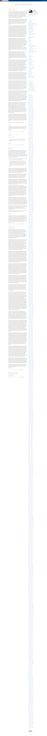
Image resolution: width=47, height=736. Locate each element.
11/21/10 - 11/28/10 (31, 419)
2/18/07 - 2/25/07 (31, 218)
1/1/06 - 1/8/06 (30, 155)
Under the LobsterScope (32, 33)
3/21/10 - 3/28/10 (31, 384)
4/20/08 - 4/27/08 (31, 280)
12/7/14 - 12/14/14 (31, 613)
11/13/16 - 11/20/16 (31, 661)
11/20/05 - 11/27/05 (31, 150)
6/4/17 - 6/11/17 (31, 674)
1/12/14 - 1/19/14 (31, 578)
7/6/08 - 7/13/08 (31, 291)
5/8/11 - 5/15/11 (31, 442)
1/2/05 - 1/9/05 (30, 121)
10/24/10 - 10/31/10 (31, 416)
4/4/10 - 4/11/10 (31, 386)
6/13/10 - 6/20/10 (31, 396)
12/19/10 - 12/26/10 (31, 423)
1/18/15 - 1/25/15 (31, 618)
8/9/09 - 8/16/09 (31, 350)
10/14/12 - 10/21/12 (31, 518)
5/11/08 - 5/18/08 (31, 283)
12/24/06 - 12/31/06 (31, 209)
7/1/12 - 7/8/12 (30, 503)
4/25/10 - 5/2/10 (31, 389)
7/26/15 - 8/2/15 (31, 634)
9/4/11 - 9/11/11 (31, 459)
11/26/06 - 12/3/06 (31, 205)
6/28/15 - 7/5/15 (31, 633)
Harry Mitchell (17, 104)
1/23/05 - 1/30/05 (31, 123)
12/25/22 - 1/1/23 (31, 720)
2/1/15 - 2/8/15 (30, 619)
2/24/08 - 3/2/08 (31, 271)
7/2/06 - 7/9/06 (30, 183)
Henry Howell (22, 94)
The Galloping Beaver (31, 25)
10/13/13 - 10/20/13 (31, 566)
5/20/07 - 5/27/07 (31, 231)
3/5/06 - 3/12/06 (31, 165)
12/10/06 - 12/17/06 (31, 207)
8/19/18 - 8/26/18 (31, 685)
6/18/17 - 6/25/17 (31, 676)
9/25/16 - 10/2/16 (31, 659)
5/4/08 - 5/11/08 (31, 282)
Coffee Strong (30, 44)
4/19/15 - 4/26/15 (31, 626)
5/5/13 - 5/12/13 (31, 545)
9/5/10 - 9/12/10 (31, 408)
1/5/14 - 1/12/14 (31, 577)
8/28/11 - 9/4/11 (31, 458)
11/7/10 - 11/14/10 (31, 418)
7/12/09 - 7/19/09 (31, 346)
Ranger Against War (31, 28)
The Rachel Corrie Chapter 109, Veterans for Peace (32, 49)
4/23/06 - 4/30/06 (31, 172)
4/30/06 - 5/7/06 (31, 173)
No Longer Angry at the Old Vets (33, 90)
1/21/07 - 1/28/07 (31, 213)
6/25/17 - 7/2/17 (31, 677)
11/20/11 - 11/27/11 (31, 469)
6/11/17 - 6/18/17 (31, 675)
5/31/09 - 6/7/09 (31, 340)
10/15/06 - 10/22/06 (31, 199)
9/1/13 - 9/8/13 (30, 562)
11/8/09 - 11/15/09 (31, 364)
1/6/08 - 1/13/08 (31, 264)
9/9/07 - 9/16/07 (31, 247)
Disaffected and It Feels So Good (33, 24)
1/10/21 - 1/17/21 (31, 704)
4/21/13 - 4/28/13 (31, 543)
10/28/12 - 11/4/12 (31, 520)
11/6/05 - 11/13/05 (31, 148)
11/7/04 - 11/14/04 (31, 112)
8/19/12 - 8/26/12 (31, 509)
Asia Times (30, 40)
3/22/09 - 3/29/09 (31, 329)
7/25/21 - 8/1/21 (31, 707)
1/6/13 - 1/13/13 (31, 529)
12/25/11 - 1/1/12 (31, 475)
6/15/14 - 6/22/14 (31, 597)
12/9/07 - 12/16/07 (31, 260)
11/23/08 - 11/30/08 (31, 311)
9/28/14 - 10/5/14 (31, 603)
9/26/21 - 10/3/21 (31, 713)
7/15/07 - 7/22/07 (31, 240)
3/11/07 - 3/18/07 (31, 221)
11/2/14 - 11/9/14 (31, 608)
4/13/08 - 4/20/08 (31, 279)
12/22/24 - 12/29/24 (31, 723)
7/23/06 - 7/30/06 (31, 186)
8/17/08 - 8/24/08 (31, 298)
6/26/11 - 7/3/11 (31, 449)
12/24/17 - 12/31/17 (31, 680)
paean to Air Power (10, 159)
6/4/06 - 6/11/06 (31, 179)
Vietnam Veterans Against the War (33, 51)
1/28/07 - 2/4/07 (31, 214)
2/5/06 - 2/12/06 (31, 161)
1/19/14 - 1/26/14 (31, 579)
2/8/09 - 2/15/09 (31, 323)
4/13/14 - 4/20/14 (31, 589)
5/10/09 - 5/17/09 (31, 337)
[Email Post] (22, 131)
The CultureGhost (31, 69)
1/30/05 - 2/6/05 (31, 124)
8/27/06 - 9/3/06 (31, 191)
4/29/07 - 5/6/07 (31, 228)
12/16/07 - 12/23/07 (31, 261)
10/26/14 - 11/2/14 (31, 607)
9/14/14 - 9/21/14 (31, 602)
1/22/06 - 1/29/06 (31, 159)
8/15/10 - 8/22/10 (31, 405)
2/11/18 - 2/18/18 (31, 682)
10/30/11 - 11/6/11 (31, 466)
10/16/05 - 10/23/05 (31, 145)
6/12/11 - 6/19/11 (31, 447)
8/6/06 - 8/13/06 (31, 188)
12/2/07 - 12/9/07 (31, 259)
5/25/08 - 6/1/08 (31, 285)
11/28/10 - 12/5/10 (31, 420)
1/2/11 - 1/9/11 (30, 424)
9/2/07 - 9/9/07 (30, 246)
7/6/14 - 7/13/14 (31, 598)
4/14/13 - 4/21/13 (31, 542)
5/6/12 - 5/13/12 (31, 495)
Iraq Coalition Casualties (32, 60)
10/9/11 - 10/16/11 (31, 464)
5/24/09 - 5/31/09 (31, 339)
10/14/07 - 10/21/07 (31, 252)
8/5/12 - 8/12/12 (31, 507)
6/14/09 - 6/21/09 (31, 342)
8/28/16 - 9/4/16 (31, 656)
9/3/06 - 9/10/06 (31, 192)
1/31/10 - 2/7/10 (31, 377)
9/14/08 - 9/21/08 (31, 302)
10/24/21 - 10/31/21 (31, 714)
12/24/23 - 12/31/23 (31, 722)
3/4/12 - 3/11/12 (31, 485)
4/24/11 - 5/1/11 (31, 440)
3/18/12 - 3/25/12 (31, 487)
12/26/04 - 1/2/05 (31, 120)
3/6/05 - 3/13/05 (31, 129)
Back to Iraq (30, 55)
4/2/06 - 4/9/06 (30, 169)
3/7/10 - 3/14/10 (31, 382)
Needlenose (30, 74)
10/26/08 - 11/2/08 (31, 307)
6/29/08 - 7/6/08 (31, 290)
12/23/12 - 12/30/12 (31, 527)
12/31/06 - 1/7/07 (31, 210)
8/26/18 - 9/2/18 (31, 686)
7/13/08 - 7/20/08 (31, 292)
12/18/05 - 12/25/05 (31, 154)
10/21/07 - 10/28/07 (31, 253)
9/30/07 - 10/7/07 (31, 250)
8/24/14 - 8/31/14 (31, 600)
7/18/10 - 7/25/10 (31, 401)
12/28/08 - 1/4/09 (31, 317)
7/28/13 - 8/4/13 (31, 557)
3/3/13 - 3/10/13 (31, 537)
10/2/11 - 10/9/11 (31, 463)
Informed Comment (31, 27)
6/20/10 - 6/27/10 (31, 397)
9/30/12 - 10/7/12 (31, 516)
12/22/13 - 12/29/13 (31, 575)
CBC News (30, 41)
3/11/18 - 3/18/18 (31, 683)
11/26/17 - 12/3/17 (31, 679)
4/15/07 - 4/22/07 (31, 226)
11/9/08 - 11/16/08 (31, 309)
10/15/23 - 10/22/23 (31, 721)
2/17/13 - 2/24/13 (31, 536)
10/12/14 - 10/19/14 (31, 605)
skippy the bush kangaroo (32, 29)
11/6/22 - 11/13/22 (31, 719)
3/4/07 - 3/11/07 (31, 220)
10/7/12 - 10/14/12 (31, 517)
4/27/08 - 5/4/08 (31, 281)
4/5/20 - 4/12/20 (31, 694)
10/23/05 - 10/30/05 (31, 146)
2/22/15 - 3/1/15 (31, 622)
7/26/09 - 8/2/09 (31, 348)
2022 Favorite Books (31, 89)
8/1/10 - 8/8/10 (30, 403)
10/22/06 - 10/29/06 (31, 200)
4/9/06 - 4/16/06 (31, 170)
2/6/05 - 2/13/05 (31, 125)
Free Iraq (30, 57)
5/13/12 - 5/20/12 (31, 496)
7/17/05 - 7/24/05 (31, 133)
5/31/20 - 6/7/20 (31, 700)
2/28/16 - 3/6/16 (31, 644)
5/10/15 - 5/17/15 (31, 627)
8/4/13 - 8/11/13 (31, 558)
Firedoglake (30, 71)
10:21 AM (16, 131)
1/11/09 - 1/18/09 (31, 319)
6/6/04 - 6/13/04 (31, 95)
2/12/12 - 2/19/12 (31, 482)
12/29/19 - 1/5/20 (31, 687)
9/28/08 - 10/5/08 (31, 303)
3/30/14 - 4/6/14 (31, 587)
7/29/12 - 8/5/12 (31, 506)
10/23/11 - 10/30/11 (31, 465)
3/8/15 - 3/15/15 (31, 624)
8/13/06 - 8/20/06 (31, 189)
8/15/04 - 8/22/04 (31, 100)
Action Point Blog (31, 63)
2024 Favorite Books (31, 86)
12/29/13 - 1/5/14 (31, 576)
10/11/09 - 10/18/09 (31, 360)
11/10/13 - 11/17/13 (31, 569)
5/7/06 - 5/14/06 (31, 174)
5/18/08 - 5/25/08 (31, 284)
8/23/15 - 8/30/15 (31, 636)
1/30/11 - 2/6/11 (31, 428)
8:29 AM (16, 369)
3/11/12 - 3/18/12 (31, 486)
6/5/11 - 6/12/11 (31, 446)
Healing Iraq (30, 58)
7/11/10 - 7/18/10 (31, 400)
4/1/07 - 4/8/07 (30, 224)
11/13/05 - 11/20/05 (31, 149)
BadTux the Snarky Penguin (32, 23)
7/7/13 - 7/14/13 (31, 554)
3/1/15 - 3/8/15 (30, 623)
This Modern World (31, 31)
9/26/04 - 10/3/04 (31, 106)
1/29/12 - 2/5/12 (31, 480)
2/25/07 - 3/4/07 (31, 219)
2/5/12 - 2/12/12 (31, 481)
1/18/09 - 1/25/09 (31, 320)
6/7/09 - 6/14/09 (31, 341)
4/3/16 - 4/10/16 (31, 648)
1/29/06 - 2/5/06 (31, 160)
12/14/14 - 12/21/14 (31, 614)
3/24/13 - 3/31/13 (31, 539)
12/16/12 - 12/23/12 (31, 526)
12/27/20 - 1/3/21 (31, 703)
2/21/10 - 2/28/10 (31, 380)
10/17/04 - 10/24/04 (31, 109)
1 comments (20, 131)
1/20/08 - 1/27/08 (31, 266)
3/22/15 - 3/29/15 (31, 625)
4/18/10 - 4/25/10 (31, 388)
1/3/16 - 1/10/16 (31, 638)
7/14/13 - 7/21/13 (31, 555)
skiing (10, 129)
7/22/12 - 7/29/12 (31, 505)
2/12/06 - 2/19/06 (31, 162)
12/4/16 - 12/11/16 (31, 662)
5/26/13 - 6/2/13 (31, 547)
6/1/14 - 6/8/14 (30, 595)
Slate (29, 39)
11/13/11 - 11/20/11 (31, 468)
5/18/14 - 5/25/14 (31, 593)
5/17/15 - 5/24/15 (31, 628)
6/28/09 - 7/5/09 (31, 344)
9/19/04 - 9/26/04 (31, 105)
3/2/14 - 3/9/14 (30, 584)
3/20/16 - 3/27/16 (31, 646)
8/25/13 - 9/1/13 (31, 561)
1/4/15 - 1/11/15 (31, 617)
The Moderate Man (31, 30)
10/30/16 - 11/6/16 (31, 660)
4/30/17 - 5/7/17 (31, 673)
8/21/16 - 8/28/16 (31, 655)
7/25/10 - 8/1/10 (31, 402)
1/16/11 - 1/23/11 (31, 426)
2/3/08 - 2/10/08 (31, 268)
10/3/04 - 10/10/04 (31, 107)
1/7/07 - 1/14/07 (31, 211)
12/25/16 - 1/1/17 (31, 664)
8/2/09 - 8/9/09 (30, 349)
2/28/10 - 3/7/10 (31, 381)
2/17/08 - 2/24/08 (31, 270)
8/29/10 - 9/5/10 (31, 407)
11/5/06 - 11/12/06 (31, 202)
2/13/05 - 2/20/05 (31, 126)
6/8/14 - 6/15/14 (31, 596)
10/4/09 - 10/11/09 (31, 359)
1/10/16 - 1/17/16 (31, 639)
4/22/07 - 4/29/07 (31, 227)
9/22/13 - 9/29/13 (31, 564)
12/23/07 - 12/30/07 (31, 262)
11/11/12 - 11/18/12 (31, 522)
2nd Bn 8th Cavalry (31, 52)
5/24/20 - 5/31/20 (31, 699)
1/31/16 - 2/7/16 (31, 642)
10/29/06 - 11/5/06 (31, 201)
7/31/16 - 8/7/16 (31, 653)
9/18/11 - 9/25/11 (31, 461)
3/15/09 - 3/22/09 (31, 328)
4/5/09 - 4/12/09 (31, 331)
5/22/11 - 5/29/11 (31, 444)
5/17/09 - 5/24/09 (31, 338)
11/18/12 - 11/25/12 (31, 523)
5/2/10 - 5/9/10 (30, 390)
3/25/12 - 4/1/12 (31, 488)
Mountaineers (23, 229)
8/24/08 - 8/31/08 (31, 299)
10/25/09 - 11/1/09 (31, 362)
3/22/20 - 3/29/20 (31, 693)
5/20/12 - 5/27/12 (31, 497)
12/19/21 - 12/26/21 (31, 717)
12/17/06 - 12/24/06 (31, 208)
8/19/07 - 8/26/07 (31, 244)
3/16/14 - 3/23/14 (31, 586)
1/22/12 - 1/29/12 (31, 479)
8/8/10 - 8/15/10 (31, 404)
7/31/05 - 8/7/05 (31, 134)
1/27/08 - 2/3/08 (31, 267)
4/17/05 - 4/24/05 (31, 131)
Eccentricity (30, 70)
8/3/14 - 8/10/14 (31, 599)
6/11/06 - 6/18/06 (31, 180)
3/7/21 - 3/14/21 (31, 705)
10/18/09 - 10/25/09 (31, 361)
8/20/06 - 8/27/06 (31, 190)
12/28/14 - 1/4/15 (31, 616)
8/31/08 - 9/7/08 (31, 300)
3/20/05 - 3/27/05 (31, 130)
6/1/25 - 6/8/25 (30, 725)
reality (11, 143)
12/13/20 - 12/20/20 (31, 702)
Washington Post (31, 37)
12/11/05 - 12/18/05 (31, 153)
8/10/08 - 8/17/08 (31, 297)
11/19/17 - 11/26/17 (31, 678)
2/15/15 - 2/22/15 (31, 621)
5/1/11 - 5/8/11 (30, 441)
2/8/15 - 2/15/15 (31, 620)
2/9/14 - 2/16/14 (31, 581)
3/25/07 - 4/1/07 (31, 223)
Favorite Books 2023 (31, 87)
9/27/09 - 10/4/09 (31, 358)
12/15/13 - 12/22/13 (31, 574)
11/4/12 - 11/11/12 (31, 521)
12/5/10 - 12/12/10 (31, 421)
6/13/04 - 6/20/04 (31, 96)
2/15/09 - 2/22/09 (31, 324)
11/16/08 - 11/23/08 (31, 310)
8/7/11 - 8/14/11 (31, 456)
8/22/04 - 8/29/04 (31, 101)
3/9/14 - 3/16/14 (31, 585)
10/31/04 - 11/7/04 (31, 111)
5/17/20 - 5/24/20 (31, 698)
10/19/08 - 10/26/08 (31, 306)
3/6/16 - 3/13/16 (31, 645)
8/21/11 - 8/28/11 (31, 457)
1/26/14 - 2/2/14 (31, 580)
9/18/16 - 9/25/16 (31, 658)
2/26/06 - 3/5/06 (31, 164)
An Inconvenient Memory (32, 88)
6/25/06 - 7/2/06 (31, 182)
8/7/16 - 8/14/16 (31, 654)
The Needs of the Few (31, 75)
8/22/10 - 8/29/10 (31, 406)
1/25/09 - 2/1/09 (31, 321)
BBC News (30, 38)
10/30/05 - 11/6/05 (31, 147)
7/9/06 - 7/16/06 (31, 184)
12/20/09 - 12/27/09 (31, 370)
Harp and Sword (30, 72)
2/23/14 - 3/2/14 (31, 583)
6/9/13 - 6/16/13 (31, 549)
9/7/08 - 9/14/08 (31, 301)
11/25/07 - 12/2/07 (31, 258)
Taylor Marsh (30, 73)
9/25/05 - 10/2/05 (31, 142)
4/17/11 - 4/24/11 (31, 439)
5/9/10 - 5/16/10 (31, 391)
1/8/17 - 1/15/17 (31, 666)
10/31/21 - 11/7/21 (31, 715)
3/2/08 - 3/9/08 (30, 272)
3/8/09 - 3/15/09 (31, 327)
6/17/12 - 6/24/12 (31, 501)
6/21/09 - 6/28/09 (31, 343)
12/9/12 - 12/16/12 (31, 525)
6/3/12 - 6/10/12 (31, 499)
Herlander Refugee (31, 26)
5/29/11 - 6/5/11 (31, 445)
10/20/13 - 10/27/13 (31, 567)
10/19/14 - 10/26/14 (31, 606)
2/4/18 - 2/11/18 (31, 681)
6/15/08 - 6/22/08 (31, 288)
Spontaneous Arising (31, 76)
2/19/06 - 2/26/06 (31, 163)
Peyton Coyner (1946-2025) (32, 85)
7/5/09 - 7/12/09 (31, 345)
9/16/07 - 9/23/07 (31, 248)
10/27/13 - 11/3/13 (31, 568)
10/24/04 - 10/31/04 (31, 110)
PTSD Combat (30, 62)
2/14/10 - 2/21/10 (31, 379)
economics (11, 375)
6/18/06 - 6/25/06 (31, 181)
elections (11, 130)
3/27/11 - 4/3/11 (31, 436)
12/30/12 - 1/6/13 (31, 528)
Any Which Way (31, 64)
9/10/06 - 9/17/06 (31, 193)
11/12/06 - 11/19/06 (31, 203)
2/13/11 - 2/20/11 (31, 430)
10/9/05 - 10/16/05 (31, 144)
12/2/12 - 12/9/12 (31, 524)
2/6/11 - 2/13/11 (31, 429)
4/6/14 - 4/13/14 (31, 588)
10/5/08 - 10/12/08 (31, 304)
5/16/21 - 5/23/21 (31, 706)
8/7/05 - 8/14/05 (31, 135)
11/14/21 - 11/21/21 (31, 716)
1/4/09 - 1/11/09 (31, 318)
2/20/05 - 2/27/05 (31, 127)
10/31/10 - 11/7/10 (31, 417)
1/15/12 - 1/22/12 (31, 478)
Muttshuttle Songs (31, 84)
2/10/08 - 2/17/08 (31, 269)
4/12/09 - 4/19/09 (31, 332)
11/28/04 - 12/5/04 (31, 115)
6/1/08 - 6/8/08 (30, 286)
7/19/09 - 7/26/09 (31, 347)
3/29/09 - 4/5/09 (31, 330)
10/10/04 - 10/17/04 (31, 108)
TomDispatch (30, 32)
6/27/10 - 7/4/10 (31, 398)
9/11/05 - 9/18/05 (31, 140)
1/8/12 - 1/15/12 (31, 477)
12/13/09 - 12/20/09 (31, 369)
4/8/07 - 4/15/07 (31, 225)
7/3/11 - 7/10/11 (31, 450)
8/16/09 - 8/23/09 (31, 351)
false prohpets (12, 222)
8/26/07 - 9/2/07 (31, 245)
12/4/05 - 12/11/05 (31, 152)
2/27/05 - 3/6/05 (31, 128)
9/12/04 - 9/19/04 (31, 104)
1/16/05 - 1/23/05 (31, 122)
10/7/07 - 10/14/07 (31, 251)
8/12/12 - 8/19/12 (31, 508)
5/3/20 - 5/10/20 (31, 697)
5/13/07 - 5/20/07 (31, 230)
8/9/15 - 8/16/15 (31, 635)
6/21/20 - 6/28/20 (31, 701)
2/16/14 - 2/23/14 (31, 582)
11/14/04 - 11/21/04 (31, 113)
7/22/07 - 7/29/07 (31, 241)
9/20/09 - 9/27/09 (31, 357)
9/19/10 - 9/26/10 (31, 410)
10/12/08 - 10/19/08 (31, 305)
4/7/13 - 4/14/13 (31, 541)
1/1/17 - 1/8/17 (30, 665)
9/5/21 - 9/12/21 (31, 711)
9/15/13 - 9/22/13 (31, 563)
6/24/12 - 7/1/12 (31, 502)
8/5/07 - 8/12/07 (31, 243)
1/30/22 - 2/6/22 (31, 718)
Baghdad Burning (31, 56)
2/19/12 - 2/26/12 (31, 483)
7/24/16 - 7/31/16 (31, 652)
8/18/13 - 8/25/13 (31, 560)
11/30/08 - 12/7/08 (31, 312)
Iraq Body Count (31, 59)
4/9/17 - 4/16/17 (31, 672)
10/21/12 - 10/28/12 (31, 519)
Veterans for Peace (31, 50)
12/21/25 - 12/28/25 (31, 726)
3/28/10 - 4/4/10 (31, 385)
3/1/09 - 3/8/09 (30, 326)
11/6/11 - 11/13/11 (31, 467)
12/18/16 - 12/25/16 (31, 663)
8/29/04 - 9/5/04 (31, 102)
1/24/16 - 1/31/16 (31, 641)
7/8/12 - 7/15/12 (31, 504)
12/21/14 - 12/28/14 (31, 615)
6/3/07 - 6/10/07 (31, 233)
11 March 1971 (30, 81)
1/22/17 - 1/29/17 (31, 667)
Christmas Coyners (31, 82)
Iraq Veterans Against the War (32, 45)
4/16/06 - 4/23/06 (31, 171)
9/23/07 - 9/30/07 (31, 249)
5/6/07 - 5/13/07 (31, 229)
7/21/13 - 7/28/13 (31, 556)
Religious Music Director (11, 374)
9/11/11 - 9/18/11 (31, 460)
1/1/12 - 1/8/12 (30, 476)
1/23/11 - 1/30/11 (31, 427)
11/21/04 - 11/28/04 (31, 114)
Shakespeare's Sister (31, 77)
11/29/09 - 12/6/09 (31, 367)
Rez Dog (34, 9)
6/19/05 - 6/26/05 (31, 132)
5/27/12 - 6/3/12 (31, 498)
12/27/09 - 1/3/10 (31, 371)
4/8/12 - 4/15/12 (31, 490)
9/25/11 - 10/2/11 (31, 462)
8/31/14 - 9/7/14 (31, 601)
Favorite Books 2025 (31, 83)
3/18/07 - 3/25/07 (31, 222)
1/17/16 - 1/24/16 (31, 640)
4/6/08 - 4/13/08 (31, 278)
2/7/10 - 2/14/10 (31, 378)
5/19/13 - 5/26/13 (31, 546)
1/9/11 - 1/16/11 (31, 425)
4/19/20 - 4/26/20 (31, 696)
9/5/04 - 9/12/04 (31, 103)
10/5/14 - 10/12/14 (31, 604)
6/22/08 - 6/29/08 (31, 289)
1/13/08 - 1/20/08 (31, 265)
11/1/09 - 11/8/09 (31, 363)
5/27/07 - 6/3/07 (31, 232)
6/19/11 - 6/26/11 (31, 448)
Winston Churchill (18, 155)
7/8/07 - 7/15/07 (31, 239)
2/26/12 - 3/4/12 (31, 484)
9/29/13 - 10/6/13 (31, 565)
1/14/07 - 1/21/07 (31, 212)
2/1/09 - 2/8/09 (30, 322)
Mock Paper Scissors (31, 34)
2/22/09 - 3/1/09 (31, 325)
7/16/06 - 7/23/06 (31, 185)
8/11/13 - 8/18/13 (31, 559)
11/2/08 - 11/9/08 (31, 308)
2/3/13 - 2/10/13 (31, 534)
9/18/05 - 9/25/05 (31, 141)
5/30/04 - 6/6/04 (31, 94)
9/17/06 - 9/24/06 (31, 194)
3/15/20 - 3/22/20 (31, 692)
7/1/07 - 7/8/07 (30, 238)
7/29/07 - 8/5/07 (31, 242)
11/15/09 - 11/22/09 (31, 365)
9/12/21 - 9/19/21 (31, 712)
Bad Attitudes (30, 22)
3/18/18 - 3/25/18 (31, 684)
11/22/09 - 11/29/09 (31, 366)
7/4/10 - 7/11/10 (31, 399)
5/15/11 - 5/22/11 (31, 443)
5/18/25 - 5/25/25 (31, 724)
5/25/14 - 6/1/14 (31, 594)
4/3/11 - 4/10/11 (31, 437)
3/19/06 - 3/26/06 (31, 167)
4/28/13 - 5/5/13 (31, 544)
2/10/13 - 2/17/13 (31, 535)
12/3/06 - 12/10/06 (31, 206)
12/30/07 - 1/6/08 (31, 263)
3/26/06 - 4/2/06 (31, 168)
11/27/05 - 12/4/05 (31, 151)
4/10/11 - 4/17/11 (31, 438)
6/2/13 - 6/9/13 (30, 548)
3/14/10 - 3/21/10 (31, 383)
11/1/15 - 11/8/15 (31, 637)
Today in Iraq (30, 61)
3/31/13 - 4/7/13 (31, 540)
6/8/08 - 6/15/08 (31, 287)
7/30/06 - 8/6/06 (31, 187)
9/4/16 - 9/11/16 (31, 657)
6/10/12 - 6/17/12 (31, 500)
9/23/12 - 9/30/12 (31, 515)
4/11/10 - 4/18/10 (31, 387)
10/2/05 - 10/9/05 (31, 143)
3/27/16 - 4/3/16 (31, 647)
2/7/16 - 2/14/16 (31, 643)
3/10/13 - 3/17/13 (31, 538)
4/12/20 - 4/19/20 (31, 695)
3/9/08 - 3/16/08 (31, 273)
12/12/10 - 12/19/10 (31, 422)
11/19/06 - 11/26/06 (31, 204)
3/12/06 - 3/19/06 (31, 166)
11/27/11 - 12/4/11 (31, 470)
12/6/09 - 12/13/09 (31, 368)
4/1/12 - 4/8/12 (30, 489)
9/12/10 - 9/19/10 (31, 409)
